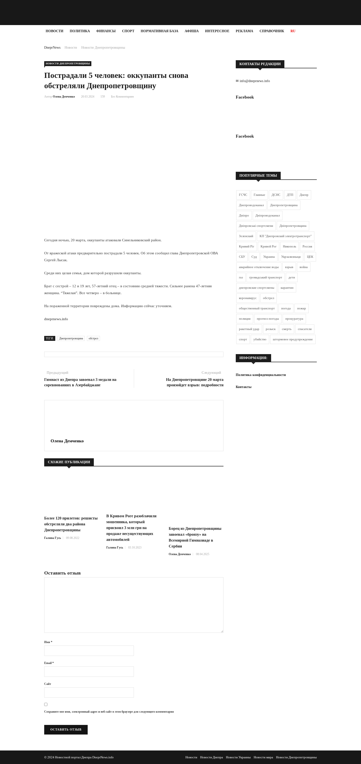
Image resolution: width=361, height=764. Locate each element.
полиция (244, 318)
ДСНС (276, 195)
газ (241, 277)
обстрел (93, 338)
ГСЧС (243, 195)
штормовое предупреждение (293, 339)
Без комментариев (122, 96)
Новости (54, 31)
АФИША (192, 31)
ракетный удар (249, 329)
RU (293, 31)
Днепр (304, 195)
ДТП (290, 195)
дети (292, 277)
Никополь (289, 246)
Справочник (272, 31)
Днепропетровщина (71, 338)
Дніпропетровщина (292, 226)
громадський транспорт (265, 277)
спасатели (305, 329)
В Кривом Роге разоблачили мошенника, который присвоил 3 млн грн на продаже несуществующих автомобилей (131, 528)
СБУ (242, 257)
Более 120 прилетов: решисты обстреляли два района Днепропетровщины (71, 524)
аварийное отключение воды (259, 267)
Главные (259, 195)
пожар (301, 308)
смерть (287, 329)
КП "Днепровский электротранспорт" (286, 236)
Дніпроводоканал (267, 215)
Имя (48, 642)
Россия (307, 246)
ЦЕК (310, 257)
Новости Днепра (211, 757)
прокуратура (294, 318)
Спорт (128, 31)
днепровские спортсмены (256, 287)
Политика (80, 31)
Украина (269, 257)
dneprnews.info (56, 319)
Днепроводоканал (251, 205)
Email (49, 663)
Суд (254, 257)
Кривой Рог (269, 246)
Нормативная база (159, 31)
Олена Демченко (64, 96)
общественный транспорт (257, 308)
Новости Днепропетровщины (103, 47)
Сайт (47, 684)
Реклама (244, 31)
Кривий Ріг (246, 246)
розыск (271, 329)
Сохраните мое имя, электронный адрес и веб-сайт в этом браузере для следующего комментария (109, 711)
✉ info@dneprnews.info (253, 81)
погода (286, 308)
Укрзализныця (291, 257)
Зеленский (246, 236)
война (304, 267)
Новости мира (263, 757)
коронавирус (248, 298)
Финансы (106, 31)
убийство (259, 339)
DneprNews (52, 47)
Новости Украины (238, 757)
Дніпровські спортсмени (256, 226)
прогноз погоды (268, 318)
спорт (243, 339)
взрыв (289, 267)
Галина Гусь (52, 538)
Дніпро (244, 215)
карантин (287, 287)
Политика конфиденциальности (261, 375)
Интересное (217, 31)
